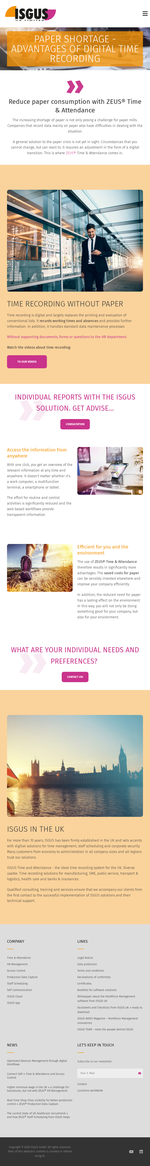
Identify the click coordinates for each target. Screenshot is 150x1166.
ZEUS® (71, 153)
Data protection (87, 964)
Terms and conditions (90, 970)
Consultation (75, 424)
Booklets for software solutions (97, 990)
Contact (82, 1084)
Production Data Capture (22, 977)
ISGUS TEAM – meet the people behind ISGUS (105, 1029)
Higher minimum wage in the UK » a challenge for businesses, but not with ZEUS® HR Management (38, 1089)
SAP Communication (19, 990)
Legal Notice (85, 958)
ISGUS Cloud (14, 996)
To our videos (27, 361)
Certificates (84, 983)
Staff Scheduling (17, 983)
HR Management (17, 964)
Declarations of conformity (94, 977)
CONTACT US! (75, 677)
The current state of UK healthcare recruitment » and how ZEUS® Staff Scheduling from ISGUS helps (38, 1115)
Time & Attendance (19, 958)
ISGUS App (13, 1003)
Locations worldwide (90, 1090)
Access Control (16, 970)
